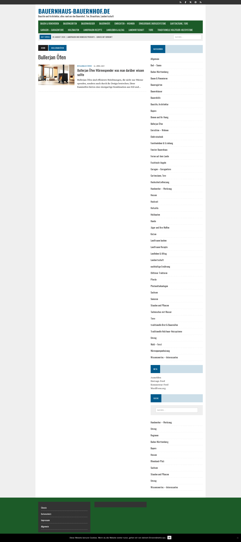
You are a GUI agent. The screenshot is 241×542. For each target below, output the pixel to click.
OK (169, 537)
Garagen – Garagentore (52, 30)
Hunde (153, 221)
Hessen (154, 195)
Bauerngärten (70, 23)
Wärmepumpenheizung (160, 350)
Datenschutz (46, 513)
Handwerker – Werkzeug (161, 188)
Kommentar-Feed (159, 384)
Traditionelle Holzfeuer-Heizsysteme (175, 30)
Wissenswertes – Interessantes (164, 357)
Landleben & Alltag (115, 30)
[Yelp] (180, 2)
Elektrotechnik (157, 136)
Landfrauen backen (159, 240)
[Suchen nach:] (176, 410)
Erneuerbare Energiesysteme (152, 23)
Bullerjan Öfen (84, 66)
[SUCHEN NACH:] (187, 36)
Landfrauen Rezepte (92, 30)
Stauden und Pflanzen (160, 305)
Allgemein (155, 59)
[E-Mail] (200, 2)
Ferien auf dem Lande (160, 156)
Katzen (153, 234)
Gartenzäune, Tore (179, 23)
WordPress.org (158, 388)
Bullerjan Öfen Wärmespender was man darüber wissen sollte (110, 72)
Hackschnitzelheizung (160, 182)
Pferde (153, 279)
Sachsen (154, 292)
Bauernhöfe (104, 23)
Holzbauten (73, 30)
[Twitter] (190, 2)
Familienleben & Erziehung (162, 143)
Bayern (153, 111)
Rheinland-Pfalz (157, 461)
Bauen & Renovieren (49, 23)
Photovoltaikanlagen (159, 286)
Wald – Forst (156, 344)
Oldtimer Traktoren (159, 273)
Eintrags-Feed (158, 381)
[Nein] (237, 537)
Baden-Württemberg (159, 72)
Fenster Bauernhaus (159, 149)
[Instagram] (195, 2)
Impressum (45, 520)
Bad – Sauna (156, 65)
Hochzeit (154, 201)
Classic (44, 507)
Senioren (154, 299)
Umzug (153, 338)
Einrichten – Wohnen (125, 23)
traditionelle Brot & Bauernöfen (164, 325)
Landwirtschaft (136, 30)
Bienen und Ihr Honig (159, 117)
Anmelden (156, 377)
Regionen (154, 435)
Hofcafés (154, 208)
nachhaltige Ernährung (160, 266)
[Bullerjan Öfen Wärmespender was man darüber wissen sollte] (56, 83)
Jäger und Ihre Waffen (160, 227)
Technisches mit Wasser (161, 312)
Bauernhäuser (88, 23)
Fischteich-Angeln (158, 162)
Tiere (151, 30)
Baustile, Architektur (160, 104)
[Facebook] (185, 2)
